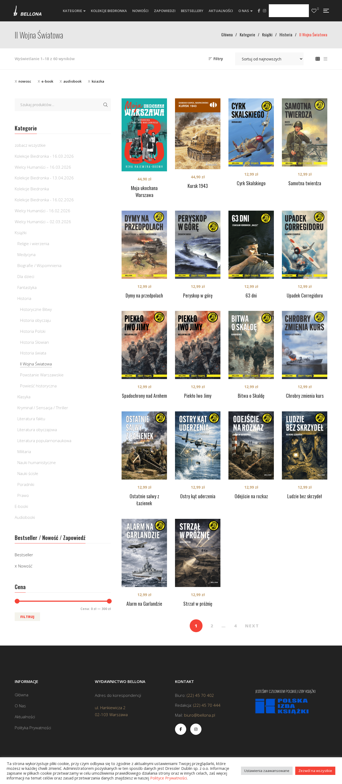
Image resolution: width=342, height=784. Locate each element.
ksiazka (98, 81)
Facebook (259, 11)
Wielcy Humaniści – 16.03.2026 (43, 167)
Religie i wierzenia (33, 243)
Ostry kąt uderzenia (197, 496)
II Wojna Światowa (36, 363)
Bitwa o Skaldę (251, 395)
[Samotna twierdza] (304, 132)
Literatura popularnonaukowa (44, 440)
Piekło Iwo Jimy (197, 395)
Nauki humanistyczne (36, 462)
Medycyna (26, 254)
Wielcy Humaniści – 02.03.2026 (43, 221)
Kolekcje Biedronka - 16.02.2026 (44, 199)
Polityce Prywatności (168, 778)
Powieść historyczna (38, 385)
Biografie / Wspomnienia (39, 265)
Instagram (264, 11)
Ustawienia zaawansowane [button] (266, 770)
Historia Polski (32, 331)
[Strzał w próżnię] (197, 553)
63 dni (251, 295)
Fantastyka (27, 287)
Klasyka (23, 396)
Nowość (25, 566)
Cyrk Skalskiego (251, 183)
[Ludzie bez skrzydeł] (304, 445)
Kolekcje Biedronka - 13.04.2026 (44, 177)
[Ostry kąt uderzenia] (197, 445)
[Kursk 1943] (197, 133)
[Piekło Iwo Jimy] (197, 345)
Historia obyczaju (35, 320)
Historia (24, 298)
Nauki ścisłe (27, 473)
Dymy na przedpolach (144, 295)
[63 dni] (251, 245)
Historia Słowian (34, 342)
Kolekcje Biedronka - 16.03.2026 (44, 156)
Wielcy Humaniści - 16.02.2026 (42, 210)
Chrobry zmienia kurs (305, 395)
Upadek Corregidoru (305, 295)
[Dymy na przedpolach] (144, 245)
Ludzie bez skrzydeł (304, 496)
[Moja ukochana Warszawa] (144, 134)
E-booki (21, 506)
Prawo (23, 495)
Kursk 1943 (198, 185)
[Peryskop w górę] (197, 245)
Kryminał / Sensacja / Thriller (42, 407)
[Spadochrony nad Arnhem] (144, 345)
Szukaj (105, 104)
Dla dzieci (25, 276)
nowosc (24, 81)
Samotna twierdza (304, 183)
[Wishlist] (314, 10)
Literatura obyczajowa (37, 429)
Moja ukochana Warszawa (144, 191)
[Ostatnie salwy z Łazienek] (144, 445)
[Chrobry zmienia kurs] (304, 345)
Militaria (24, 451)
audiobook (72, 81)
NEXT (252, 626)
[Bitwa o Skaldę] (251, 345)
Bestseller (24, 554)
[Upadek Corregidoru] (304, 245)
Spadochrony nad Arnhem (144, 395)
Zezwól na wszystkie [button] (315, 770)
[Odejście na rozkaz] (251, 445)
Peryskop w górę (198, 295)
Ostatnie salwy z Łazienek (144, 500)
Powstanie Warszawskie (42, 374)
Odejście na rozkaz (251, 496)
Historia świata (33, 353)
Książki (20, 232)
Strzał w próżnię (197, 603)
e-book (47, 81)
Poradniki (25, 484)
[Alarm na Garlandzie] (144, 553)
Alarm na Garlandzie (144, 603)
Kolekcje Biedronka (32, 188)
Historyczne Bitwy (36, 309)
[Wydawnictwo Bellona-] (27, 10)
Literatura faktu (31, 418)
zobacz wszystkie (30, 145)
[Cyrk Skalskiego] (251, 132)
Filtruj (27, 616)
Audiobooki (25, 517)
